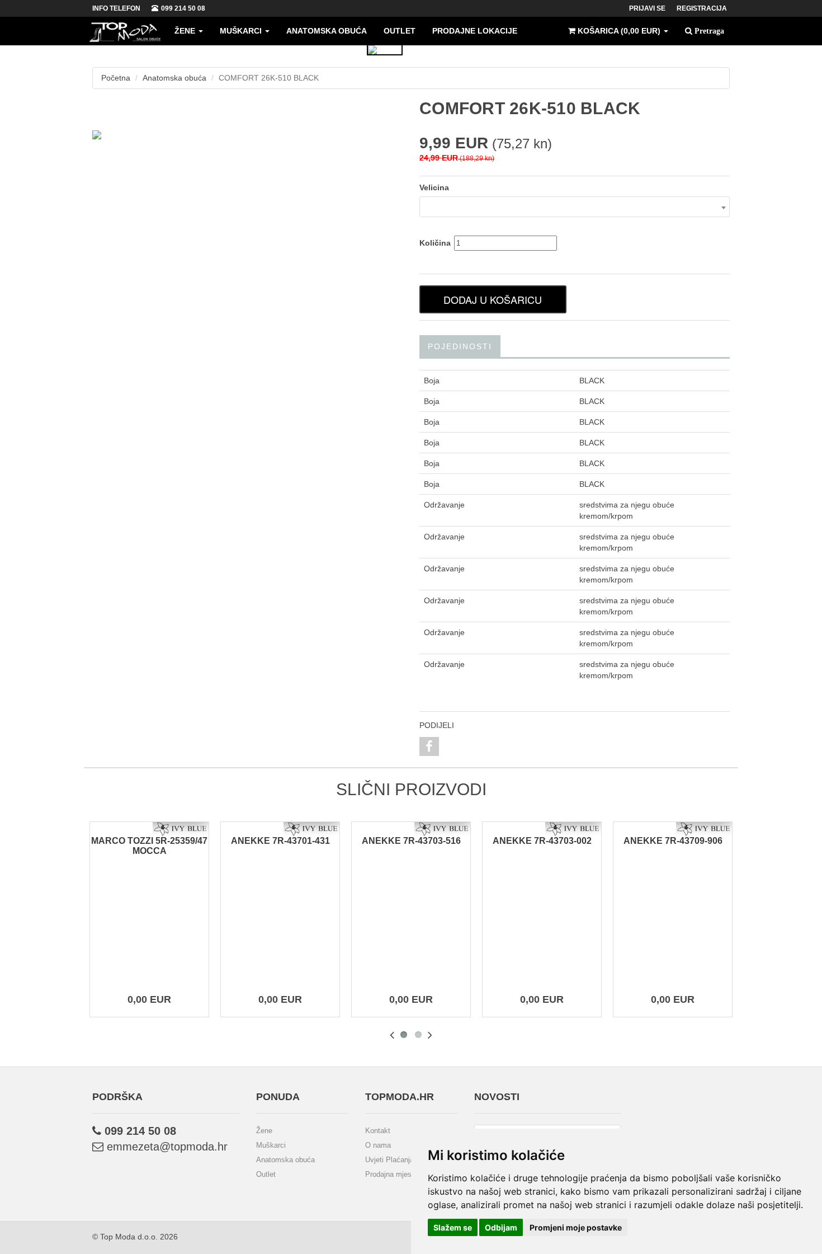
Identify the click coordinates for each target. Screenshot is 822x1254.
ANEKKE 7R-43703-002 (542, 841)
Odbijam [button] (501, 1227)
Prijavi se (647, 8)
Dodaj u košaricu (492, 299)
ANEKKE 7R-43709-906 (672, 841)
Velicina (434, 187)
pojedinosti (460, 346)
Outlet (399, 30)
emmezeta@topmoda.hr (165, 1146)
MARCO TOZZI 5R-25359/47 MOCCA (149, 846)
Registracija (702, 8)
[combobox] (574, 206)
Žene (185, 30)
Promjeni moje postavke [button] (576, 1227)
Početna (115, 77)
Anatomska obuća (326, 30)
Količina (435, 242)
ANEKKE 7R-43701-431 (280, 841)
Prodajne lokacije (474, 30)
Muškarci (242, 30)
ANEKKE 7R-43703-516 (411, 841)
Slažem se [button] (452, 1227)
